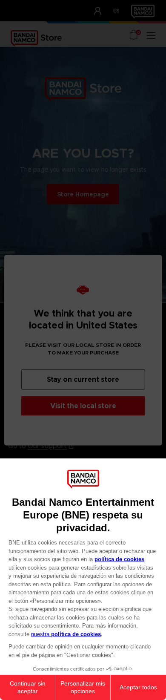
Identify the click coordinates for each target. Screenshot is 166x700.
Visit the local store (83, 405)
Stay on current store (83, 378)
